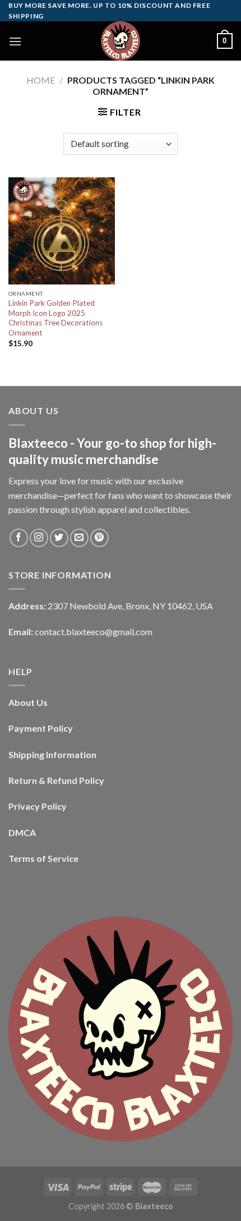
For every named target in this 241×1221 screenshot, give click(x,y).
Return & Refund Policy (56, 780)
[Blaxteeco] (120, 41)
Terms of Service (43, 858)
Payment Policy (40, 728)
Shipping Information (52, 754)
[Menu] (15, 41)
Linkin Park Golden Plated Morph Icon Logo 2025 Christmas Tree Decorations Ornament (55, 318)
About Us (28, 702)
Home (40, 80)
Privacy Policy (37, 806)
